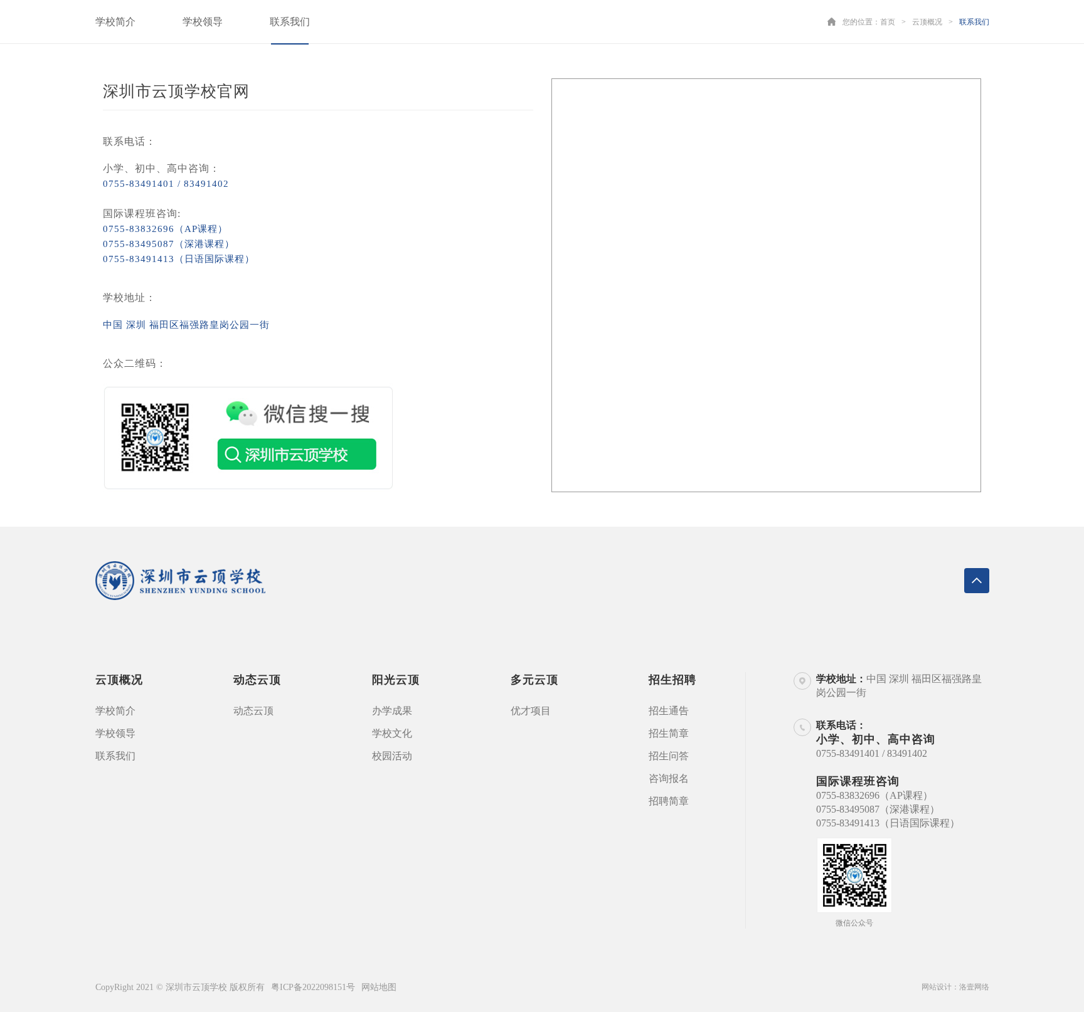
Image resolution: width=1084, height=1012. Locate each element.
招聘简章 (669, 801)
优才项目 (531, 710)
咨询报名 (669, 778)
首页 (887, 22)
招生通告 (669, 710)
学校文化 (392, 733)
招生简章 (669, 733)
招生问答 (669, 756)
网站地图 (378, 987)
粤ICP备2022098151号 (313, 987)
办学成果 (392, 710)
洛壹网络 (974, 987)
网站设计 (937, 987)
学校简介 (115, 21)
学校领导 (203, 21)
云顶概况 (927, 22)
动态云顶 (253, 710)
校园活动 (392, 756)
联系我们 (290, 21)
